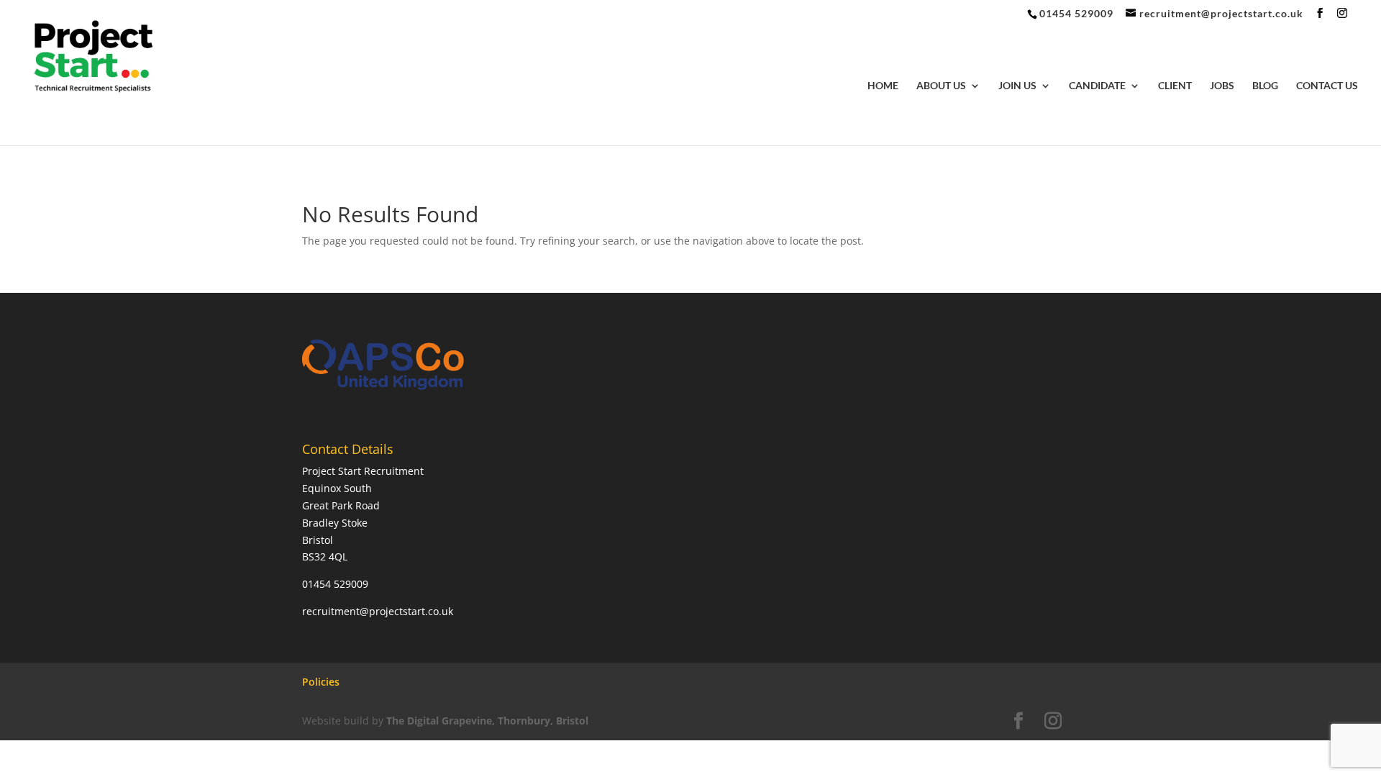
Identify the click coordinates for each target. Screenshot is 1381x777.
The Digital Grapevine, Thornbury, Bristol (487, 720)
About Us (941, 86)
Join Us (1017, 86)
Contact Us (1327, 86)
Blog (1265, 86)
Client (1175, 86)
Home (882, 86)
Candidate (1097, 86)
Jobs (1222, 86)
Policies (320, 682)
